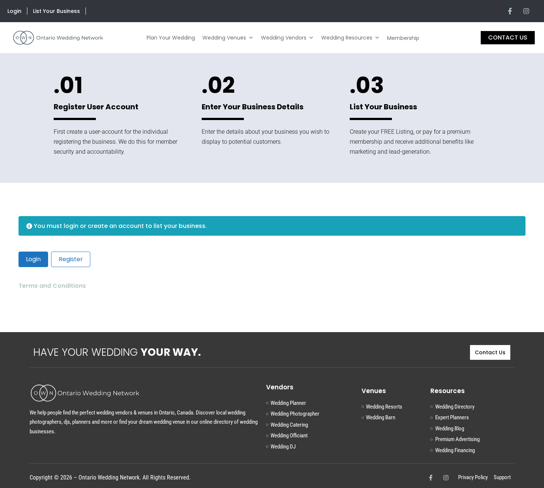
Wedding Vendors (283, 37)
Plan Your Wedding (171, 37)
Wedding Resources (346, 37)
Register (71, 259)
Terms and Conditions (53, 285)
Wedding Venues (224, 37)
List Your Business (56, 11)
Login (14, 11)
